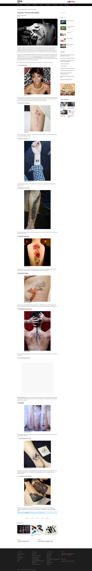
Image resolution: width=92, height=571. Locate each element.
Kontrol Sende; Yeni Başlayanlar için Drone (67, 58)
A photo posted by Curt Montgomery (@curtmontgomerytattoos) (32, 394)
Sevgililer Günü (34, 562)
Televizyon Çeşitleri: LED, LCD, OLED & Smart (53, 559)
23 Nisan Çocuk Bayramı (35, 559)
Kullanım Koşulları (28, 569)
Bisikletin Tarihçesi (63, 66)
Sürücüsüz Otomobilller (45, 541)
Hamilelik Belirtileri (70, 38)
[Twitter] (32, 518)
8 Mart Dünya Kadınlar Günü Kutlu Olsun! (38, 560)
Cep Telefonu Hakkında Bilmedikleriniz (66, 70)
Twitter (69, 1)
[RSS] (74, 561)
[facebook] (62, 559)
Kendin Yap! (19, 555)
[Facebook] (27, 518)
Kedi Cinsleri (69, 32)
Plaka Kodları (49, 557)
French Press (49, 564)
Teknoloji (21, 4)
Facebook (68, 1)
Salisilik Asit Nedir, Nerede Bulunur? (66, 79)
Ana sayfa (19, 9)
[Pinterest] (47, 518)
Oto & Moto (61, 4)
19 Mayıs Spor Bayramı (35, 557)
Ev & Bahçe (41, 4)
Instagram (71, 1)
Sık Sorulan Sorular (20, 557)
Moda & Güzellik (27, 4)
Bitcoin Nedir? (49, 555)
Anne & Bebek (35, 4)
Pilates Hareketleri (23, 541)
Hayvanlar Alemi (48, 4)
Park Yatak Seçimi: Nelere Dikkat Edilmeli (67, 68)
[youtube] (65, 559)
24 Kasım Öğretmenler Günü (36, 564)
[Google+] (37, 518)
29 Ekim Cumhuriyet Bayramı (36, 555)
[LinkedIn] (42, 518)
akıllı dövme (27, 512)
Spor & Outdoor (54, 4)
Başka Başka (66, 4)
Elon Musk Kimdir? (49, 562)
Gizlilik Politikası (33, 569)
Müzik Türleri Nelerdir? (70, 20)
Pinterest (74, 1)
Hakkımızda (19, 559)
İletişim (18, 560)
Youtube (72, 1)
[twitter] (64, 559)
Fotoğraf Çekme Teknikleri (64, 63)
